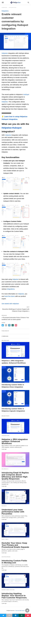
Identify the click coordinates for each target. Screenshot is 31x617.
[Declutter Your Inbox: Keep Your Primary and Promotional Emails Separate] (15, 530)
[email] (9, 615)
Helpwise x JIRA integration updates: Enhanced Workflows (15, 441)
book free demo (9, 296)
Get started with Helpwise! (10, 303)
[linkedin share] (9, 325)
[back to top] (27, 610)
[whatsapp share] (13, 325)
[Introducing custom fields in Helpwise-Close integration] (15, 374)
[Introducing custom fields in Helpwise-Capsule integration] (15, 398)
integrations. (11, 289)
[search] (28, 2)
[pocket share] (16, 325)
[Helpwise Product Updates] (15, 2)
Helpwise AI (5, 468)
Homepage (4, 7)
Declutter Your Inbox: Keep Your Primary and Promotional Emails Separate (15, 545)
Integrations (12, 7)
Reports (4, 505)
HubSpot (26, 94)
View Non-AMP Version (20, 610)
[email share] (6, 325)
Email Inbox (5, 539)
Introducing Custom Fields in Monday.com (14, 562)
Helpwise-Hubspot (11, 128)
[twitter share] (3, 325)
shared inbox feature (8, 589)
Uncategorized (6, 556)
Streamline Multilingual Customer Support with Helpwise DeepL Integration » (15, 310)
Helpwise (5, 53)
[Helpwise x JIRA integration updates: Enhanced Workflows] (15, 350)
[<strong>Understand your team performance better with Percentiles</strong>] (15, 496)
